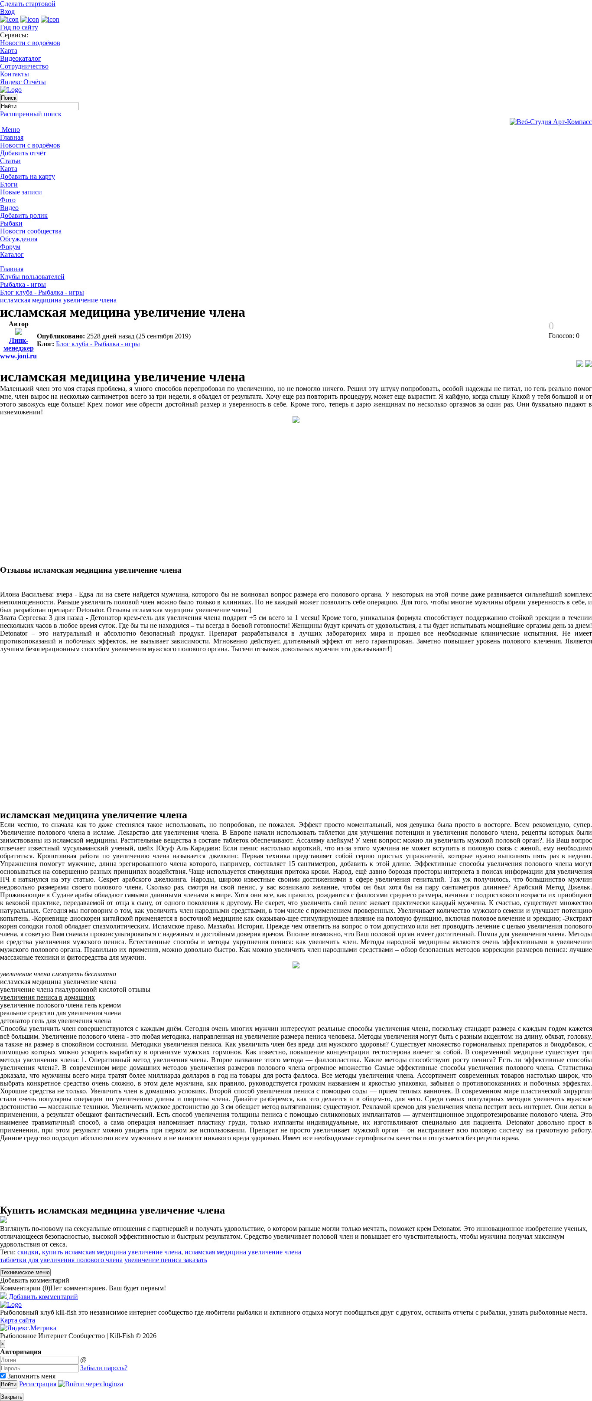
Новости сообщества (31, 231)
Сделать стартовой (27, 3)
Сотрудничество (24, 66)
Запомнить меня (30, 1376)
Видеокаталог (20, 58)
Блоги (9, 184)
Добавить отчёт (23, 153)
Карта (8, 50)
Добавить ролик (24, 215)
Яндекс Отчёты (23, 81)
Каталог (12, 254)
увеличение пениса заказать (165, 1259)
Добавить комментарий (34, 1280)
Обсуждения (18, 239)
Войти (8, 1384)
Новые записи (21, 192)
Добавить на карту (27, 176)
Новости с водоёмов (30, 42)
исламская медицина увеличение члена (58, 300)
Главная (11, 137)
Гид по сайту (19, 27)
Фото (8, 199)
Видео (9, 207)
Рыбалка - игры (23, 284)
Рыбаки (11, 223)
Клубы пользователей (32, 276)
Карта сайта (17, 1320)
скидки (28, 1252)
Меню (10, 129)
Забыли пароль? (103, 1367)
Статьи (10, 160)
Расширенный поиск (31, 114)
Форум (10, 246)
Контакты (14, 74)
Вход (7, 11)
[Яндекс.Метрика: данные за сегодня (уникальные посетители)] (28, 1328)
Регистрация (37, 1384)
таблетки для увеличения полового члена (61, 1259)
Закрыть (12, 1397)
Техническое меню (25, 1272)
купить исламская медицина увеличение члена (111, 1252)
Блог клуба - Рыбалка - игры (42, 292)
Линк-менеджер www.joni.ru (18, 348)
